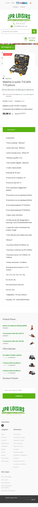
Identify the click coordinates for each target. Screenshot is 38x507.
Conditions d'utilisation (20, 455)
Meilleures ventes (18, 440)
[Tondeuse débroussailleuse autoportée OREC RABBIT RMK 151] (32, 365)
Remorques (4, 458)
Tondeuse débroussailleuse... (12, 363)
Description (11, 129)
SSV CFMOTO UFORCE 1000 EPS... (13, 355)
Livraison (16, 449)
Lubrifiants (4, 446)
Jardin (3, 434)
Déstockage (5, 461)
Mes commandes (6, 477)
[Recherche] (34, 31)
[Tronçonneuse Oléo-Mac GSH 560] (32, 343)
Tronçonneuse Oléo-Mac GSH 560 (13, 341)
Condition (17, 101)
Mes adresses (5, 483)
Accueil (7, 2)
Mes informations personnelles (6, 486)
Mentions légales (18, 452)
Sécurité (3, 440)
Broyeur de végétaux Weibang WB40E (15, 326)
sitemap (15, 467)
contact (13, 2)
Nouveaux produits (19, 437)
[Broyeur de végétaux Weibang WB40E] (32, 328)
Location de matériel (19, 464)
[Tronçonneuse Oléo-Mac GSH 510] (32, 335)
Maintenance (5, 443)
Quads (3, 449)
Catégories (7, 47)
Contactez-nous (18, 446)
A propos (16, 458)
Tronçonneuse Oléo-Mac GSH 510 (13, 333)
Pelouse (3, 437)
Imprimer (8, 78)
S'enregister (15, 7)
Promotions (17, 434)
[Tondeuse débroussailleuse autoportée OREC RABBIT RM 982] (32, 373)
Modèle (5, 101)
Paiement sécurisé (19, 461)
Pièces (3, 452)
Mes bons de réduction (8, 490)
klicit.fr (33, 499)
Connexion (22, 7)
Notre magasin (17, 443)
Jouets (3, 455)
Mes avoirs (4, 480)
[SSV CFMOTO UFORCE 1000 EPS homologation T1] (32, 357)
